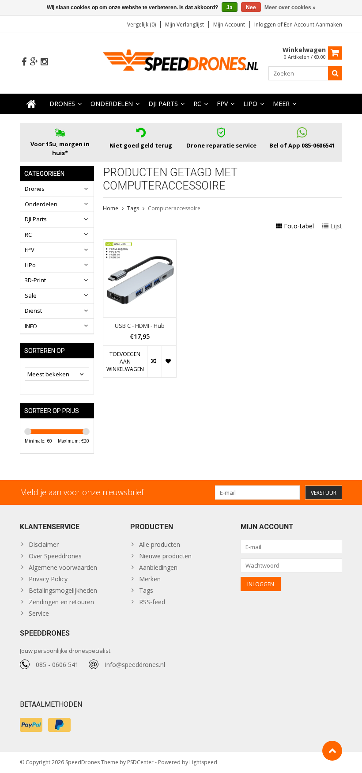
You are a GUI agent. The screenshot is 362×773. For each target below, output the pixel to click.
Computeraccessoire (174, 208)
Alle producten (159, 544)
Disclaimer (44, 544)
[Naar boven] (332, 751)
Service (39, 613)
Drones (62, 103)
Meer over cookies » (290, 7)
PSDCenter (140, 762)
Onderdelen (111, 103)
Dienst (33, 311)
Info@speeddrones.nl (135, 664)
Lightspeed (203, 762)
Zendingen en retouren (61, 602)
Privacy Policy (48, 579)
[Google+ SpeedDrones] (34, 62)
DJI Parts (163, 103)
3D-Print (35, 280)
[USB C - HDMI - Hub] (139, 244)
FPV (222, 103)
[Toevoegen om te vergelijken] (154, 361)
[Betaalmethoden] (31, 725)
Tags (133, 208)
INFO (31, 326)
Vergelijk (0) (141, 24)
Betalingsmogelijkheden (63, 590)
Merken (150, 579)
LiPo (250, 103)
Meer (281, 103)
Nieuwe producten (165, 556)
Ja (229, 7)
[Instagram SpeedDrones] (44, 62)
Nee (251, 7)
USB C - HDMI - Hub (140, 326)
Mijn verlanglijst (184, 24)
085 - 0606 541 (57, 664)
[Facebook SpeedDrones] (24, 62)
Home (110, 208)
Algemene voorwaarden (63, 567)
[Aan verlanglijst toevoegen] (169, 361)
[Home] (31, 104)
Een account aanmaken (313, 24)
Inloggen (265, 24)
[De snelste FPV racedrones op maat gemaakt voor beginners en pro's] (181, 62)
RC (197, 103)
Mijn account (229, 24)
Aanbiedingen (158, 567)
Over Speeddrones (55, 556)
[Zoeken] (335, 73)
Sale (31, 295)
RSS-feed (152, 602)
